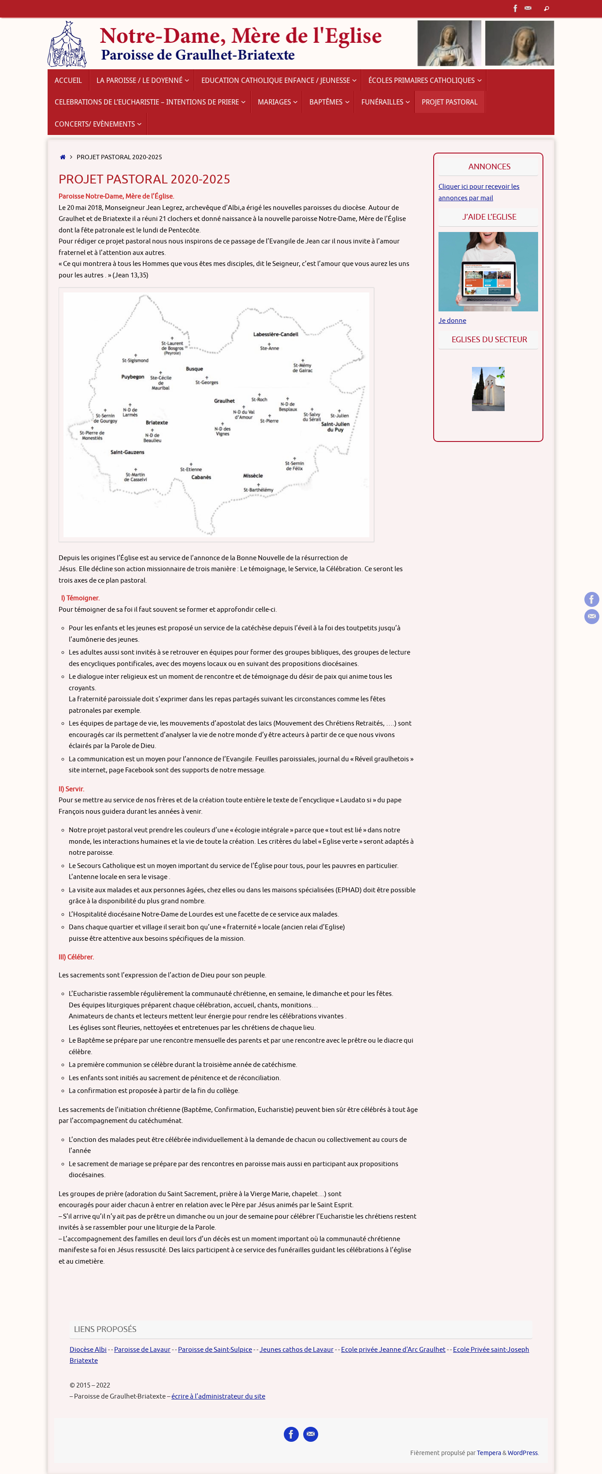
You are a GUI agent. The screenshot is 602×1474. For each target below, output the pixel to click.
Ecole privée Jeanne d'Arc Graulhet (393, 1350)
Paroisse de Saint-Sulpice (215, 1350)
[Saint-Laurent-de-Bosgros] (488, 389)
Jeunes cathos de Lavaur (297, 1350)
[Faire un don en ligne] (488, 309)
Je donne (452, 321)
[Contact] (528, 8)
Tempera (489, 1453)
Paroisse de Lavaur (142, 1350)
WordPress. (523, 1453)
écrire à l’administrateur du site (218, 1396)
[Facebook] (515, 8)
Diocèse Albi (88, 1350)
